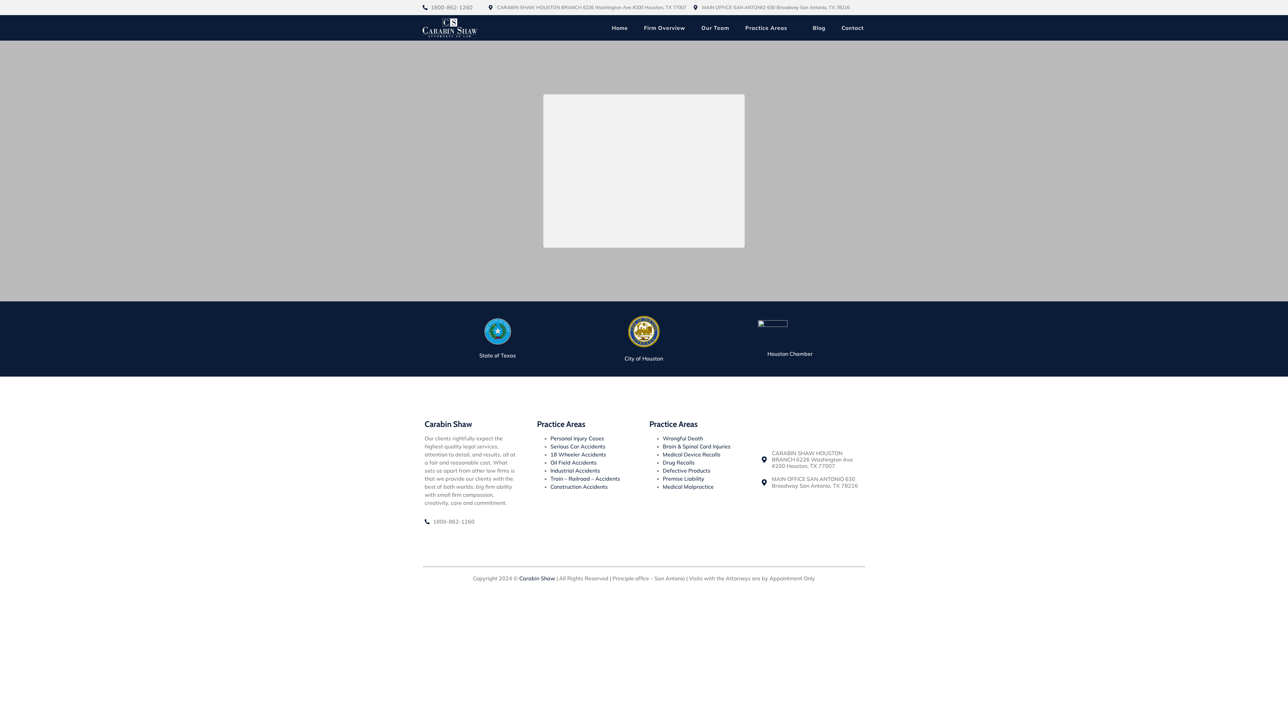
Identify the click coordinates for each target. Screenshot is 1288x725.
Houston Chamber (790, 353)
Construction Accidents (579, 486)
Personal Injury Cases (577, 438)
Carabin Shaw (537, 578)
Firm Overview (664, 28)
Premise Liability (683, 478)
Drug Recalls (679, 462)
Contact (853, 28)
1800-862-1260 (452, 7)
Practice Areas (766, 28)
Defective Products (686, 470)
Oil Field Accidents (573, 462)
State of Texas (497, 355)
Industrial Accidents (575, 470)
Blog (819, 28)
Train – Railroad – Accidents (585, 478)
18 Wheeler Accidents (578, 454)
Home (620, 28)
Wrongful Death (683, 438)
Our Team (715, 28)
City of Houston (644, 358)
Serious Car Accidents (577, 446)
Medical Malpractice (688, 486)
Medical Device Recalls (691, 454)
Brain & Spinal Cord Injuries (697, 446)
